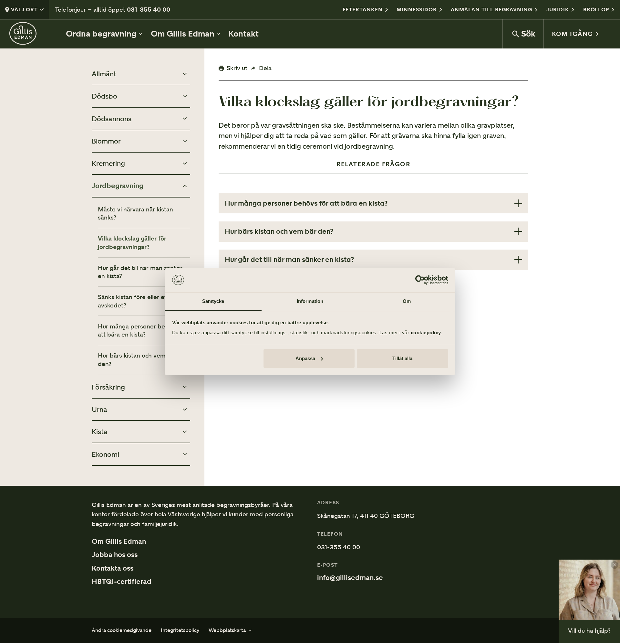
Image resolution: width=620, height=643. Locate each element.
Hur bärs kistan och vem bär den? (137, 359)
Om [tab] (407, 301)
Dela (265, 68)
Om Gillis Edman (119, 541)
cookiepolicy (426, 332)
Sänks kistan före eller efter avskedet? (136, 301)
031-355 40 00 (148, 9)
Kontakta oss (112, 568)
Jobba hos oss (115, 554)
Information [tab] (310, 301)
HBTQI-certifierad (121, 581)
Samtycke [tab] (213, 301)
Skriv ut (237, 68)
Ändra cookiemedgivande (121, 630)
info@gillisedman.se (350, 577)
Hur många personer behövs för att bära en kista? (143, 330)
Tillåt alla (402, 358)
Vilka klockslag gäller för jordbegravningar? (132, 242)
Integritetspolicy (180, 630)
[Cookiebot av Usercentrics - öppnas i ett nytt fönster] (420, 280)
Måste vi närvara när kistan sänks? (135, 213)
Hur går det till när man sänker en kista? (140, 272)
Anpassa (305, 358)
